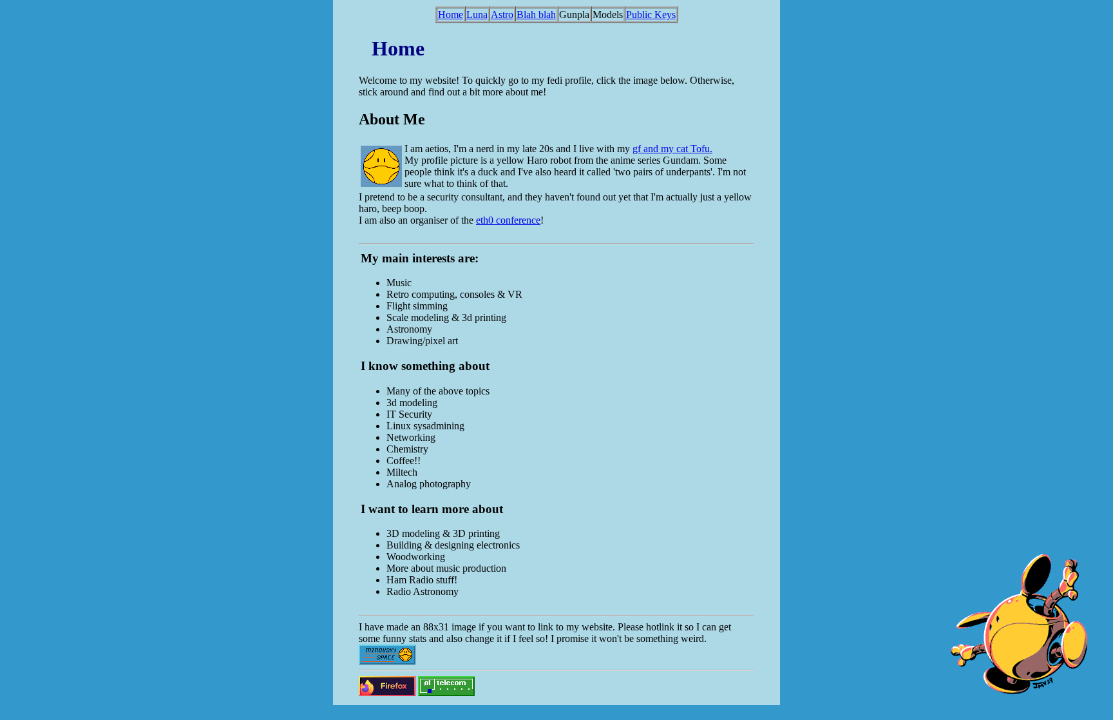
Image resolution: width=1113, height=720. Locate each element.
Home (450, 14)
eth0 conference (508, 220)
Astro (502, 14)
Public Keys (651, 14)
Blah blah (536, 14)
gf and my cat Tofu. (672, 148)
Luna (477, 14)
